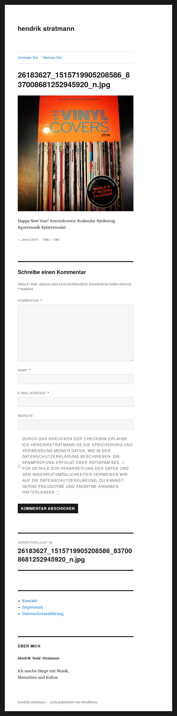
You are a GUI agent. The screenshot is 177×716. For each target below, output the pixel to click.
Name (24, 370)
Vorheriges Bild (28, 57)
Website (25, 415)
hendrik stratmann (46, 28)
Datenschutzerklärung (43, 613)
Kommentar (30, 300)
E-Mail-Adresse (33, 393)
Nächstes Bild (52, 57)
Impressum (32, 607)
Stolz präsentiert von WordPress (73, 702)
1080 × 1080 (51, 239)
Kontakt (30, 600)
